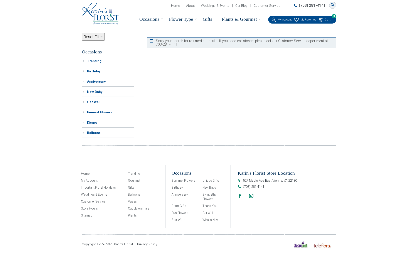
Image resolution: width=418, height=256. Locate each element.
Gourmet (134, 180)
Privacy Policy (147, 244)
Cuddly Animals (138, 208)
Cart (327, 18)
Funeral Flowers (99, 112)
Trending (94, 61)
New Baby (95, 92)
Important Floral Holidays (98, 187)
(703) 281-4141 (312, 5)
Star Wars (178, 220)
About (190, 6)
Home (175, 6)
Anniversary (96, 82)
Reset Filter (93, 36)
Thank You (209, 206)
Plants (132, 215)
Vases (132, 201)
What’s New (210, 220)
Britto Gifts (179, 206)
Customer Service (267, 6)
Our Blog (241, 6)
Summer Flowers (183, 180)
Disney (92, 123)
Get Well (93, 102)
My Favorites (308, 19)
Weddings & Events (215, 6)
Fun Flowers (180, 213)
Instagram (251, 196)
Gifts (207, 19)
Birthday (94, 71)
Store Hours (89, 208)
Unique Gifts (210, 180)
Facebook (240, 196)
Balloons (94, 133)
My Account (285, 19)
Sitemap (86, 215)
